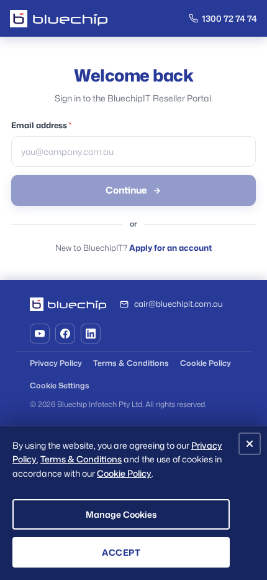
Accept (121, 552)
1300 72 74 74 (229, 18)
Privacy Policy (56, 362)
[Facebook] (65, 334)
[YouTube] (40, 334)
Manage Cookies (121, 514)
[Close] (249, 444)
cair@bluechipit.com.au (178, 303)
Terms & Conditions (131, 362)
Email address (41, 125)
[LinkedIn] (91, 334)
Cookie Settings (59, 385)
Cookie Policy (205, 362)
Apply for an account (170, 247)
